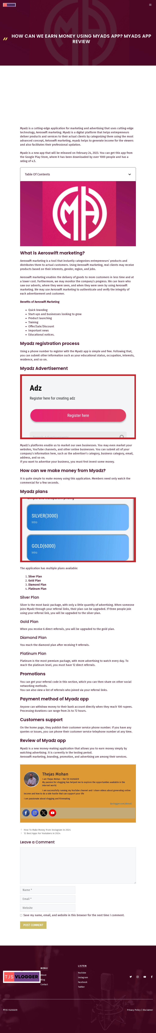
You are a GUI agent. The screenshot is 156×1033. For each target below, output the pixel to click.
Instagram (83, 977)
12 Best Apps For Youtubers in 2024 (42, 833)
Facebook (82, 982)
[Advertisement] (78, 103)
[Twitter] (43, 813)
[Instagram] (35, 813)
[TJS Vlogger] (9, 5)
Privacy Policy (134, 1010)
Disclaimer (148, 1010)
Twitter (81, 987)
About (43, 975)
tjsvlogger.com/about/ (121, 803)
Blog (43, 979)
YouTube (82, 973)
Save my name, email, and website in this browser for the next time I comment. (73, 915)
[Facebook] (26, 813)
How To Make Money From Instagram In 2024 (47, 829)
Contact (44, 984)
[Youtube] (52, 813)
